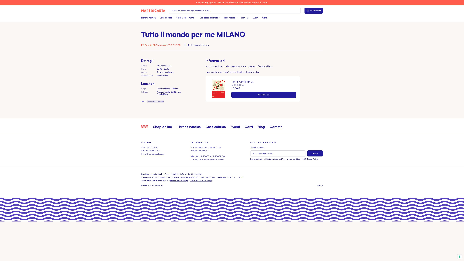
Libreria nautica (148, 17)
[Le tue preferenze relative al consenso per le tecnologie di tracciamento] (459, 256)
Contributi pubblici (194, 174)
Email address (257, 147)
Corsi (264, 17)
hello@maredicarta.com (153, 153)
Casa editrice (166, 17)
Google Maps (162, 94)
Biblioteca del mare (209, 17)
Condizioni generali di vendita (152, 174)
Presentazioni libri (156, 101)
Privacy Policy (312, 159)
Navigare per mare (185, 17)
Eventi (255, 17)
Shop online (162, 127)
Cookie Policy (181, 174)
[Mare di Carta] (153, 10)
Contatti (276, 127)
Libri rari (245, 17)
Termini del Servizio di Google (201, 181)
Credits (320, 185)
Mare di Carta (158, 185)
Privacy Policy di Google (179, 181)
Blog (261, 127)
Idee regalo (229, 17)
